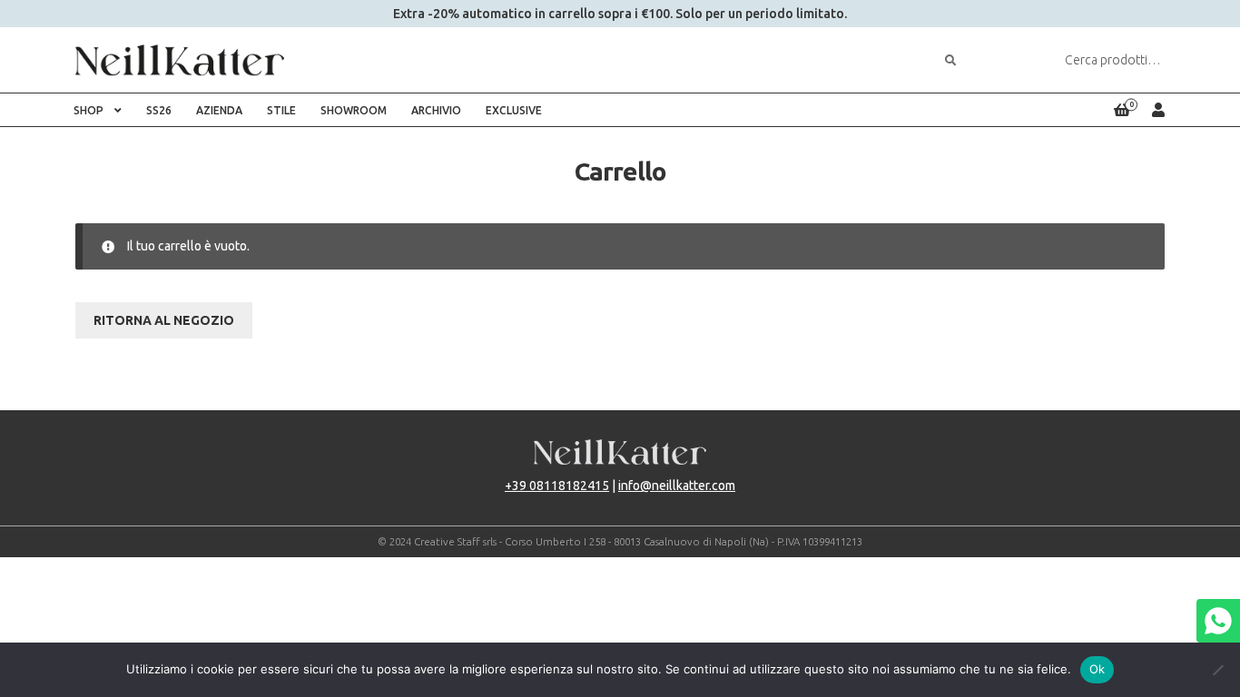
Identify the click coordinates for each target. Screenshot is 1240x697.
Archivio (436, 110)
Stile (281, 110)
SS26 (159, 110)
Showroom (353, 110)
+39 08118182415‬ (557, 485)
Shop (88, 110)
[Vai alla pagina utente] (1158, 109)
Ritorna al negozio (163, 320)
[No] (1217, 670)
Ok (1097, 669)
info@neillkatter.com (676, 485)
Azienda (219, 110)
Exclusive (514, 110)
